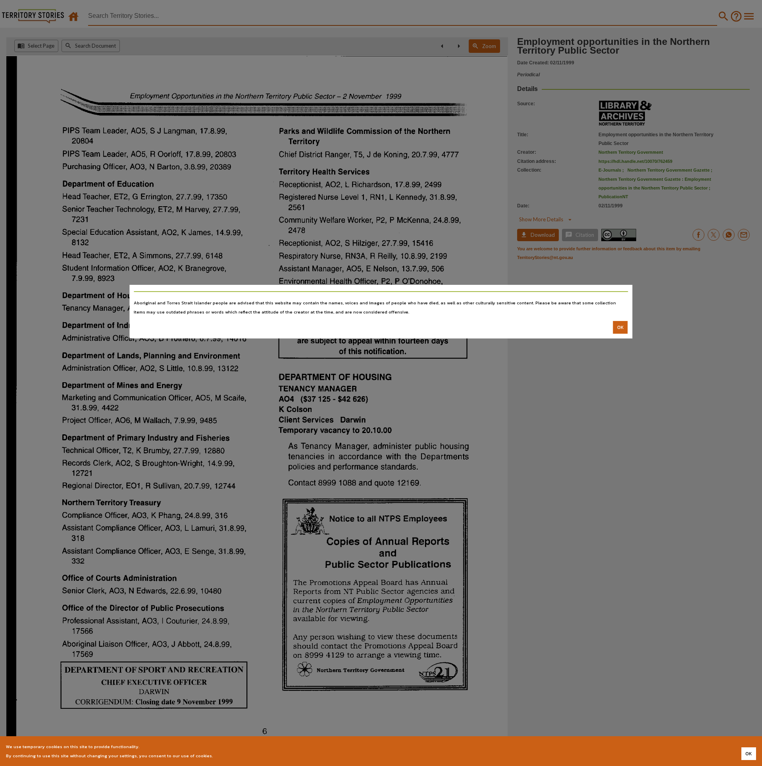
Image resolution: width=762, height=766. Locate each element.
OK (620, 327)
